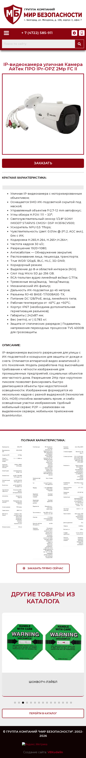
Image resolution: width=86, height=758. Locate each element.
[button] (43, 163)
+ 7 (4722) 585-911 (37, 33)
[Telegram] (74, 33)
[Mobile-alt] (82, 33)
